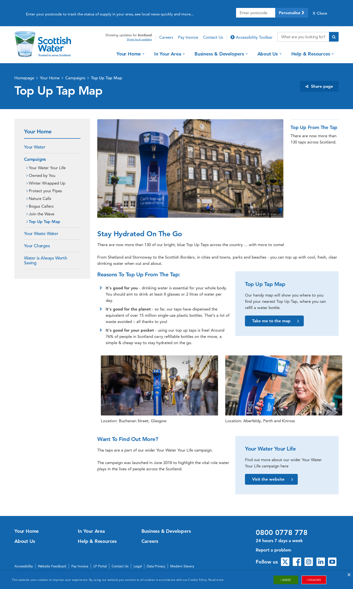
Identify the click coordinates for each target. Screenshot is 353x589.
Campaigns (75, 77)
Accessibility (23, 566)
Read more (216, 580)
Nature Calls (40, 198)
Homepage (24, 77)
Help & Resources (310, 53)
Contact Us (213, 37)
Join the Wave (41, 213)
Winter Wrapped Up (47, 183)
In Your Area (167, 53)
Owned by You (42, 175)
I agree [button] (286, 580)
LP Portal (100, 566)
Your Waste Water (41, 233)
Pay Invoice (188, 37)
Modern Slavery (182, 566)
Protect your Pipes (45, 190)
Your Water (34, 147)
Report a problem (273, 550)
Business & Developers (219, 53)
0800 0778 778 (282, 532)
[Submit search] (334, 37)
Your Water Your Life (47, 167)
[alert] (176, 580)
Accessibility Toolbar (254, 37)
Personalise (290, 12)
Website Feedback (52, 566)
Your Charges (37, 245)
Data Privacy (156, 566)
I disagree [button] (314, 580)
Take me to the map (271, 320)
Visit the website (268, 479)
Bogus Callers (41, 206)
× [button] (349, 575)
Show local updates (139, 39)
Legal (138, 566)
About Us (267, 53)
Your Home (128, 53)
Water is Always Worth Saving (45, 260)
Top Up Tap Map (106, 77)
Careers (166, 37)
